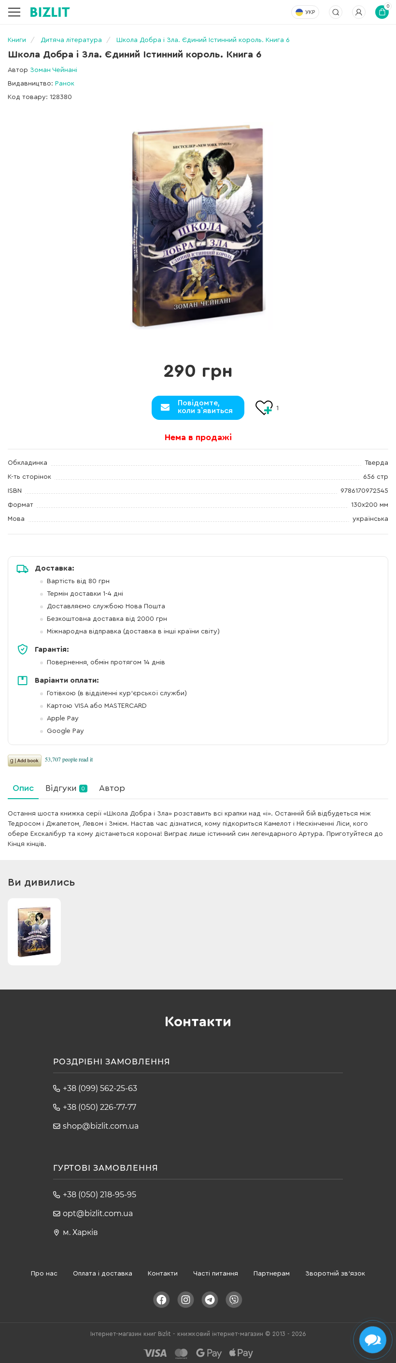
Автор (112, 788)
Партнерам (272, 1273)
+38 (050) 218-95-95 (99, 1194)
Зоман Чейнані (53, 70)
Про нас (44, 1273)
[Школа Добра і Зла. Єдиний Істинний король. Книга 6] (198, 226)
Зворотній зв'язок (335, 1273)
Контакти (163, 1273)
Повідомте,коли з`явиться (205, 407)
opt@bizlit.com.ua (98, 1213)
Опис (23, 788)
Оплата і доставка (102, 1273)
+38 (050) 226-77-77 (99, 1107)
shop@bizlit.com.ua (101, 1126)
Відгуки (65, 788)
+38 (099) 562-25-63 (100, 1088)
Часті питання (215, 1273)
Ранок (64, 83)
